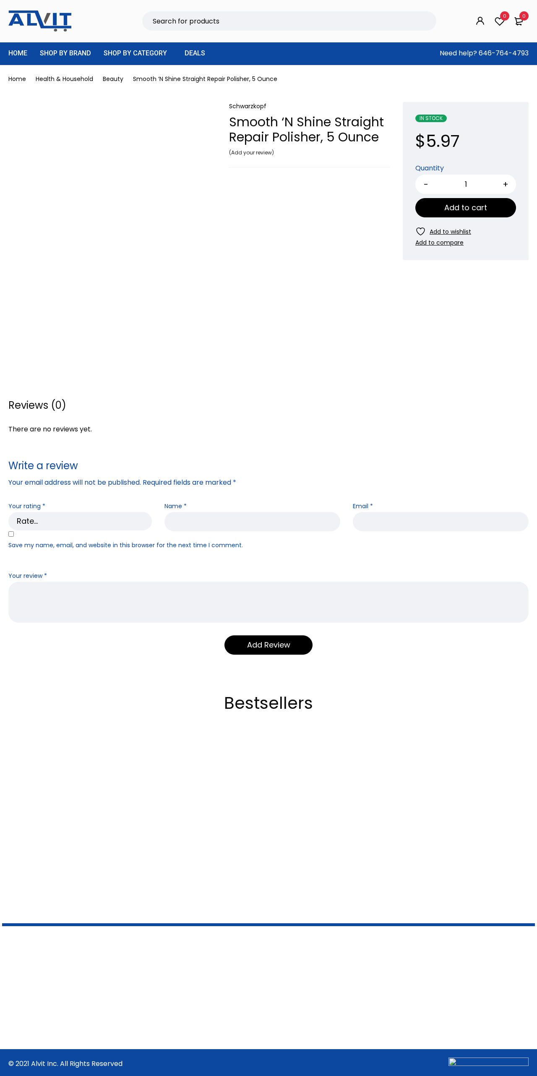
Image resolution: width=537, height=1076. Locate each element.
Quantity (429, 168)
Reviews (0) (37, 405)
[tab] (37, 405)
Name (175, 506)
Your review (27, 576)
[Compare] (439, 243)
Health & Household (64, 79)
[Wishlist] (443, 231)
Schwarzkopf (247, 106)
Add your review (251, 152)
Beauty (113, 79)
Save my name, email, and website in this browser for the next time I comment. (125, 545)
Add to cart (465, 207)
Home (17, 79)
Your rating (26, 506)
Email (363, 506)
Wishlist (504, 16)
